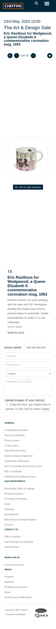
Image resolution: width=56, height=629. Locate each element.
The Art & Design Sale (27, 27)
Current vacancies (14, 565)
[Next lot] (33, 55)
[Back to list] (10, 55)
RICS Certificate (13, 471)
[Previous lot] (16, 55)
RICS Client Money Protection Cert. (23, 466)
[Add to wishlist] (49, 55)
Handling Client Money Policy (20, 476)
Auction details (12, 347)
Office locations (12, 536)
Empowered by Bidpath (15, 614)
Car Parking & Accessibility (18, 542)
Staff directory (11, 547)
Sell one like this (36, 347)
